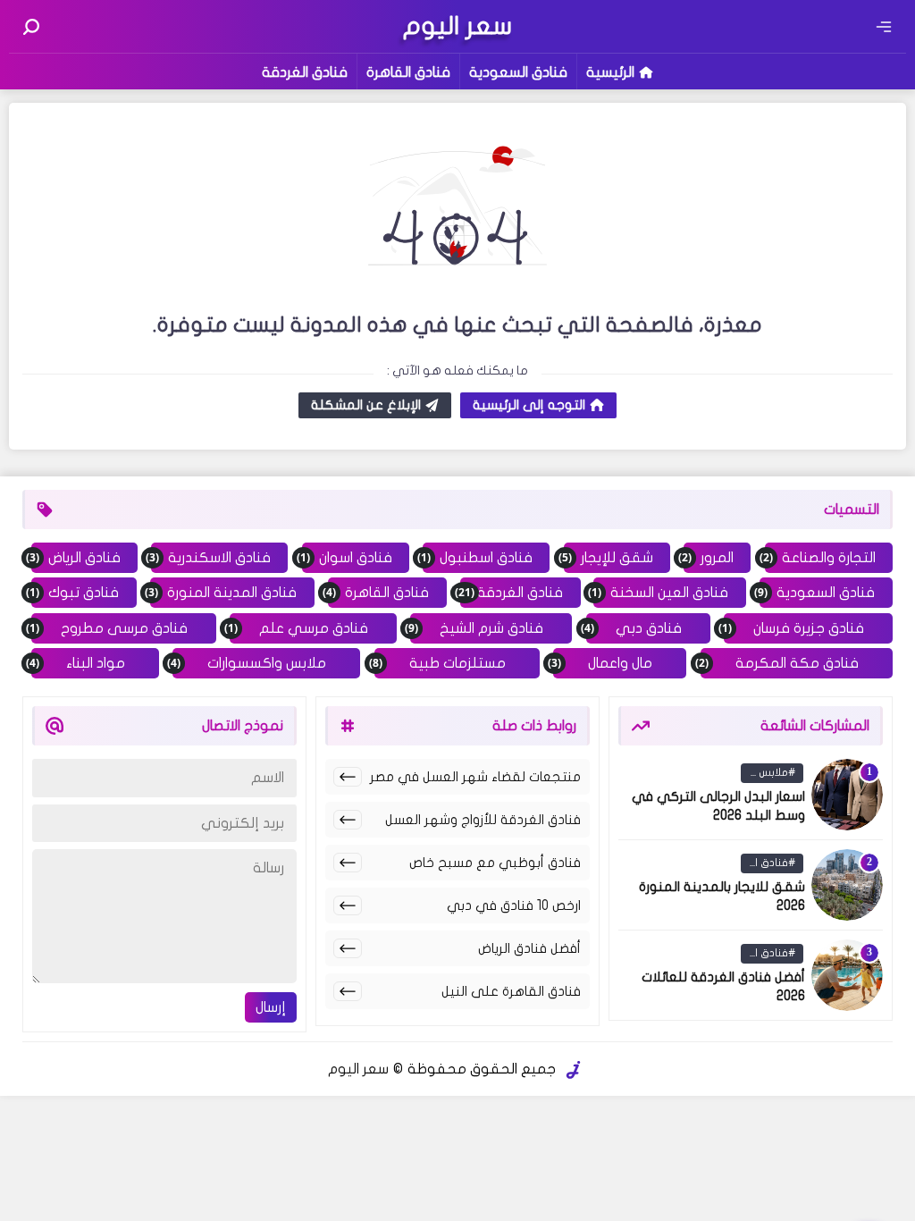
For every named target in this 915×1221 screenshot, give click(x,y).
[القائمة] (884, 27)
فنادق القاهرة (408, 72)
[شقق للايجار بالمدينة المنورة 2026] (847, 885)
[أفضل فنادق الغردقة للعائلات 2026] (847, 975)
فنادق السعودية (518, 72)
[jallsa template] (573, 1070)
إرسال (271, 1007)
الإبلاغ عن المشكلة (366, 405)
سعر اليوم (358, 1069)
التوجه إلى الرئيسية (529, 405)
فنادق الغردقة (305, 72)
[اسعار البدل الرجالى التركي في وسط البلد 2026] (847, 794)
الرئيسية (610, 72)
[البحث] (31, 27)
